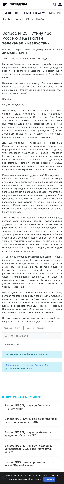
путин (19, 328)
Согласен (49, 479)
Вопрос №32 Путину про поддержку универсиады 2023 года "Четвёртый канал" (29, 448)
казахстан (43, 328)
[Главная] (3, 19)
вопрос (8, 328)
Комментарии (12, 344)
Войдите (10, 365)
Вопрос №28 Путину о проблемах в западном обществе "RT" (28, 434)
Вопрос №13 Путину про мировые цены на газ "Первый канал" (31, 464)
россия (30, 328)
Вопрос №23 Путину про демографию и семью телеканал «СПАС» (31, 420)
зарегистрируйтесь (30, 365)
